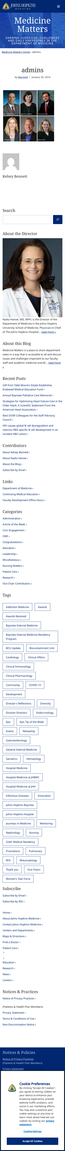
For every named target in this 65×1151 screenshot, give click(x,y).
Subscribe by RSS (13, 901)
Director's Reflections (18, 703)
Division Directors (16, 712)
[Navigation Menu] (58, 6)
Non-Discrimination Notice (18, 1024)
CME (5, 536)
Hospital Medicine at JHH (21, 786)
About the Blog (12, 464)
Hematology (33, 758)
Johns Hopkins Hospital (20, 814)
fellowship (29, 731)
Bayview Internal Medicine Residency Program (28, 637)
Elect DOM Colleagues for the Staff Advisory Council (29, 417)
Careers (7, 980)
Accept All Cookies (32, 1141)
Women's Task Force (18, 878)
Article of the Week (14, 524)
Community (13, 685)
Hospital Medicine (16, 768)
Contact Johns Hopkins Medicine (22, 924)
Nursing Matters (12, 565)
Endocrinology (45, 712)
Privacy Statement (13, 1012)
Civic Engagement (13, 530)
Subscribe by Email (14, 470)
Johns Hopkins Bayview (20, 805)
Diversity (45, 703)
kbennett (23, 77)
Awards (42, 607)
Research (8, 577)
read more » (48, 332)
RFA (8, 860)
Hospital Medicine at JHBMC (22, 777)
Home (6, 912)
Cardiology (12, 657)
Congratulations (12, 542)
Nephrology (13, 832)
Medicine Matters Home (16, 52)
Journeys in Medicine (18, 823)
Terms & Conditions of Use (18, 1018)
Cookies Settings (32, 1131)
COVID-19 (35, 685)
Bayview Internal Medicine (22, 625)
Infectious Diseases (17, 795)
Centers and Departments (18, 930)
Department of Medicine (17, 488)
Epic (8, 722)
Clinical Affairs (36, 657)
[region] (32, 1110)
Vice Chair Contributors (16, 583)
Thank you (12, 869)
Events (10, 731)
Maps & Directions (14, 936)
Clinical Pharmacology (19, 675)
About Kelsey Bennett (15, 452)
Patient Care (10, 571)
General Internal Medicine (21, 749)
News (6, 974)
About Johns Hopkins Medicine (21, 918)
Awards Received (16, 616)
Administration (11, 518)
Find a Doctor (11, 942)
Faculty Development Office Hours (23, 500)
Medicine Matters (32, 24)
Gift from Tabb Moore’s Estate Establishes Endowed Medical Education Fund (27, 387)
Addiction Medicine (17, 607)
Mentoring (46, 823)
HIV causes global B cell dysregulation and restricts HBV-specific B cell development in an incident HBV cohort (30, 430)
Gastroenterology (16, 740)
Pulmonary (35, 851)
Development (14, 694)
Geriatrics (11, 758)
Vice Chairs (33, 869)
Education (8, 548)
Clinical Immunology (18, 666)
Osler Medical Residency (20, 842)
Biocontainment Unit (41, 648)
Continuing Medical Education (20, 494)
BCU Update (13, 648)
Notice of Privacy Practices (18, 998)
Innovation (44, 795)
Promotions (13, 851)
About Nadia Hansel (14, 458)
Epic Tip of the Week (32, 722)
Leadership (9, 554)
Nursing (34, 832)
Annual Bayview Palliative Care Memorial (27, 395)
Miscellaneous (11, 559)
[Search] (57, 219)
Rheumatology (28, 860)
